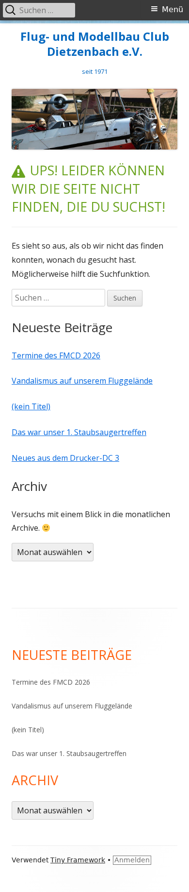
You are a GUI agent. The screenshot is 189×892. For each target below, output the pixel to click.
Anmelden (132, 860)
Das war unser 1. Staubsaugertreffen (79, 432)
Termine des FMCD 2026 (56, 355)
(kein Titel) (31, 406)
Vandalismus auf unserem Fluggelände (82, 380)
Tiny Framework (77, 860)
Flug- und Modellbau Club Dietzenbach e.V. (94, 44)
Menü (172, 9)
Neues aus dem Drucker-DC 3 (65, 458)
